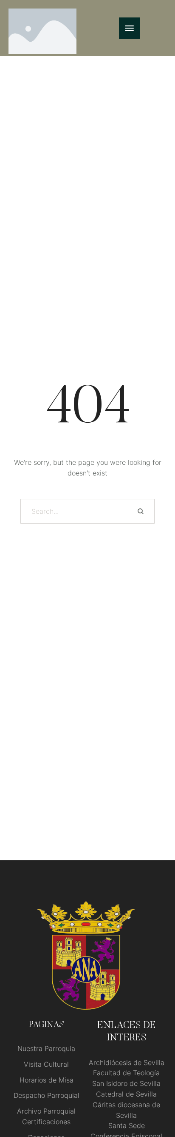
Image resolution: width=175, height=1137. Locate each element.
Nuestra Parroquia (46, 1048)
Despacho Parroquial (46, 1095)
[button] (151, 1101)
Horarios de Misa (46, 1080)
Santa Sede (126, 1125)
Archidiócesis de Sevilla (126, 1062)
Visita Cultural (46, 1064)
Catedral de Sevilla (126, 1094)
